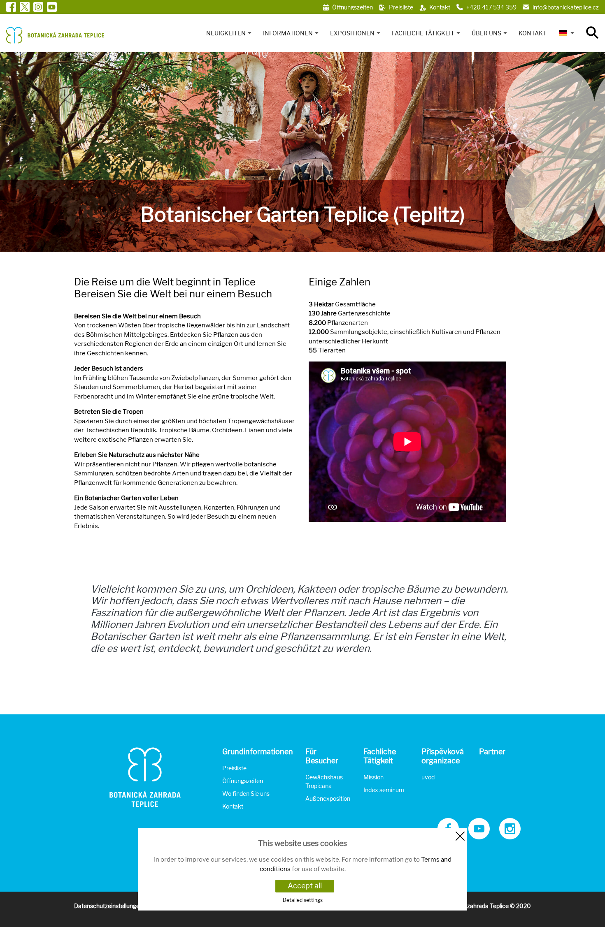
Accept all (305, 885)
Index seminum (383, 789)
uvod (428, 777)
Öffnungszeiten (242, 780)
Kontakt (533, 33)
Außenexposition (327, 798)
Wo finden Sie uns (246, 793)
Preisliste (234, 768)
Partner (492, 751)
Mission (373, 777)
